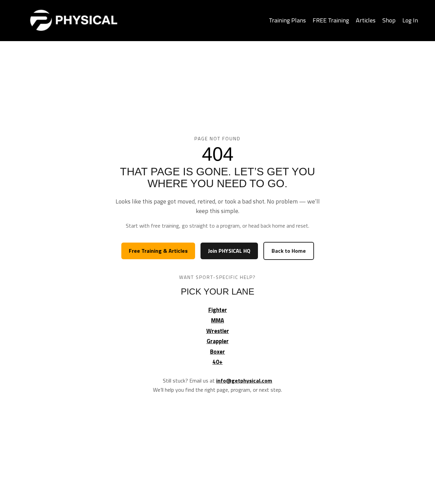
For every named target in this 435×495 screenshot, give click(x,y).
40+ (217, 361)
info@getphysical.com (244, 380)
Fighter (217, 309)
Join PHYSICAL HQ (229, 251)
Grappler (218, 341)
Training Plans (287, 20)
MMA (217, 320)
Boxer (217, 351)
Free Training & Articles (158, 251)
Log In (410, 20)
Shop (389, 20)
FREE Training (331, 20)
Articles (366, 20)
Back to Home (289, 251)
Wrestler (217, 330)
